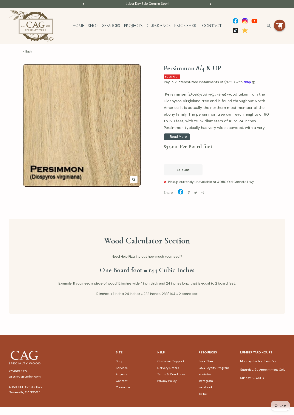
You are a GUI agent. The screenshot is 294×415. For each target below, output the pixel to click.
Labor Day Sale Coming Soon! (147, 4)
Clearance (158, 25)
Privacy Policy (167, 381)
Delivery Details (168, 368)
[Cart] (279, 26)
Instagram (206, 381)
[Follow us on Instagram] (244, 20)
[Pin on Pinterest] (189, 192)
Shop (93, 25)
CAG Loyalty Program (214, 368)
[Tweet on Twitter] (196, 192)
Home (78, 25)
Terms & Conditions (171, 374)
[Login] (269, 26)
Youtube (205, 374)
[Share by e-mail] (202, 192)
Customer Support (170, 361)
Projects (133, 25)
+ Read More (177, 137)
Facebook (206, 387)
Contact (212, 25)
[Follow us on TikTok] (235, 30)
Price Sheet (186, 25)
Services (111, 25)
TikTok (203, 394)
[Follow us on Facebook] (235, 20)
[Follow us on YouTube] (254, 20)
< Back (27, 51)
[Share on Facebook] (180, 192)
